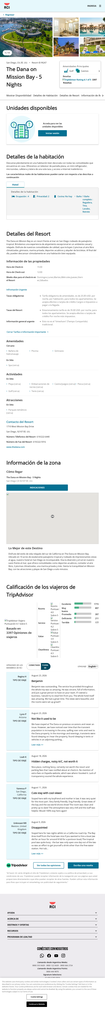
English (92, 666)
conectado (34, 665)
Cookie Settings (37, 997)
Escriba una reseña (83, 865)
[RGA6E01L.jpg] (26, 37)
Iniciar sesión (52, 133)
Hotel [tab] (15, 184)
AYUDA (11, 912)
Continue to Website (37, 1004)
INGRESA (91, 5)
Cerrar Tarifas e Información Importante (26, 332)
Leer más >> (37, 744)
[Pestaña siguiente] (103, 95)
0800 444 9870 (52, 971)
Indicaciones (37, 487)
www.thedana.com (15, 447)
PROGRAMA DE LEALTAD (19, 936)
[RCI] (7, 6)
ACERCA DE (13, 918)
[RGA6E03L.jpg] (92, 27)
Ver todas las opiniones (49, 865)
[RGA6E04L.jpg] (66, 47)
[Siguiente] (99, 71)
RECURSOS (12, 930)
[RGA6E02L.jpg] (66, 27)
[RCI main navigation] (100, 6)
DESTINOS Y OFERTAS (18, 924)
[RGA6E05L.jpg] (92, 47)
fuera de (45, 666)
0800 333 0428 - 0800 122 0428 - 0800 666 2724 (52, 965)
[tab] (19, 95)
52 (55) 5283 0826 (52, 977)
